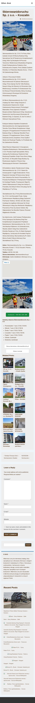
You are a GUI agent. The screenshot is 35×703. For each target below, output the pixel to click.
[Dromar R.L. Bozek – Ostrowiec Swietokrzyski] (17, 667)
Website (6, 519)
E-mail (6, 511)
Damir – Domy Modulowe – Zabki (12, 619)
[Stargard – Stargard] (17, 661)
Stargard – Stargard (8, 663)
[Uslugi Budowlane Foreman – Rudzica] (17, 654)
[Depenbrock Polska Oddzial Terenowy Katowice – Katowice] (17, 600)
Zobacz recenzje (17, 351)
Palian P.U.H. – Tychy (9, 650)
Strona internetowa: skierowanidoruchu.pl (17, 346)
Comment (7, 479)
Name (5, 504)
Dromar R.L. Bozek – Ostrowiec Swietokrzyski (15, 670)
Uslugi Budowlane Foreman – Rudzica (13, 657)
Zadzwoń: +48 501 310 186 (17, 314)
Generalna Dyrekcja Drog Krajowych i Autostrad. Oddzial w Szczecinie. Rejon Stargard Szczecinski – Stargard (17, 631)
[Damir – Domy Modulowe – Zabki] (17, 616)
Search (28, 544)
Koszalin (29, 19)
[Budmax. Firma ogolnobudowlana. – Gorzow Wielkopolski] (17, 685)
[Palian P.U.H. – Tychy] (17, 647)
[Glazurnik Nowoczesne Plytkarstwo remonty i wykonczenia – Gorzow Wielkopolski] (17, 675)
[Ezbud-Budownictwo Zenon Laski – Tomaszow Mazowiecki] (17, 638)
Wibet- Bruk (6, 3)
